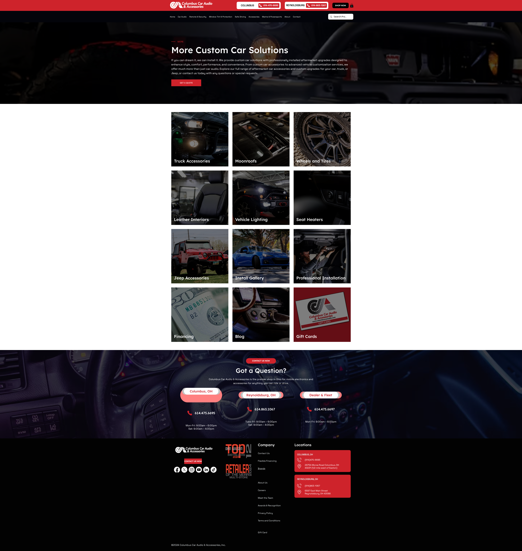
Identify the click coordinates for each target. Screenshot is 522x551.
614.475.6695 (205, 413)
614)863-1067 (313, 485)
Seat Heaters (309, 219)
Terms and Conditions (269, 520)
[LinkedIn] (206, 470)
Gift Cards (306, 336)
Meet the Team (265, 497)
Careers (262, 490)
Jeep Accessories (191, 278)
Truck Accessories (192, 161)
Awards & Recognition (269, 505)
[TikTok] (214, 470)
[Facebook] (177, 470)
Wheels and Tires (313, 161)
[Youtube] (199, 470)
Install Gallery (249, 278)
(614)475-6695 (313, 459)
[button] (351, 5)
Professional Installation (321, 278)
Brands (261, 468)
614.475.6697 (324, 409)
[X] (184, 470)
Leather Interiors (191, 219)
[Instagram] (192, 470)
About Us (262, 482)
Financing (184, 336)
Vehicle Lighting (251, 219)
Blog (239, 336)
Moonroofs (246, 161)
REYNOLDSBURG (295, 5)
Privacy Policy (265, 513)
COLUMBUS (247, 5)
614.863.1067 (265, 409)
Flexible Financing (267, 460)
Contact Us (264, 453)
